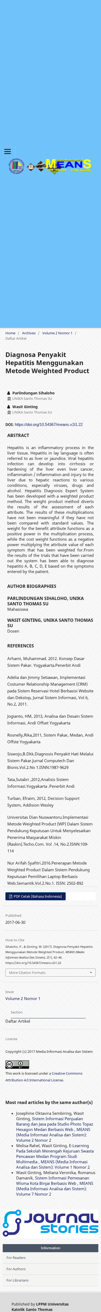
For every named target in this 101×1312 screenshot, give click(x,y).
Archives (29, 333)
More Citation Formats (27, 972)
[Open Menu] (7, 151)
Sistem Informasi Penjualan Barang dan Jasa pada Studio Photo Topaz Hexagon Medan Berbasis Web (54, 1124)
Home (10, 333)
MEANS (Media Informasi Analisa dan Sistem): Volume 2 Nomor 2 (53, 1135)
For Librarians (17, 1280)
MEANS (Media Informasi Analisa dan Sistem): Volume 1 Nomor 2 (53, 1164)
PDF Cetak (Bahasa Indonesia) (37, 896)
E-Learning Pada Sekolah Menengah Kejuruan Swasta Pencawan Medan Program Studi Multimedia (55, 1153)
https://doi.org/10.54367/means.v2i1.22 (49, 424)
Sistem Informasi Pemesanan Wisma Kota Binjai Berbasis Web (52, 1180)
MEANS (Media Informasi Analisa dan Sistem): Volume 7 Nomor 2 (54, 1189)
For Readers (16, 1257)
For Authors (16, 1268)
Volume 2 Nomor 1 (57, 333)
